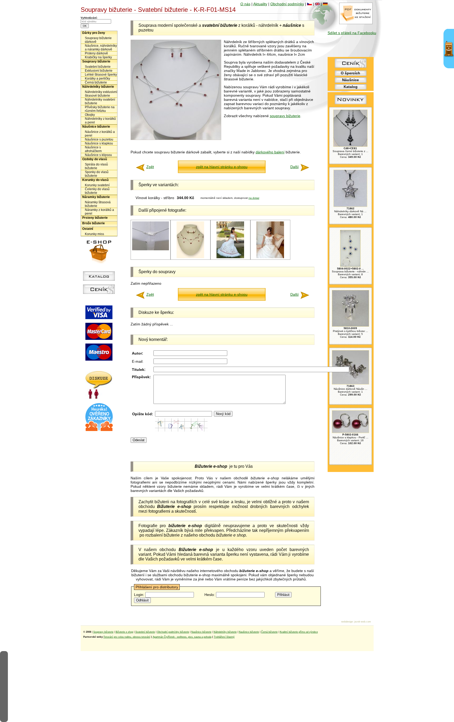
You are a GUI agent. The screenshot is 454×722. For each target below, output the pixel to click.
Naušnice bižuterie (201, 632)
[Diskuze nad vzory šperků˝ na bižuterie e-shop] (98, 398)
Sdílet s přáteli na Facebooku (352, 33)
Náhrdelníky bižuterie (98, 87)
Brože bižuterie (93, 223)
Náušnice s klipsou (98, 155)
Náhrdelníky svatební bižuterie (100, 101)
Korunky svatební (97, 185)
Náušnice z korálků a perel (100, 133)
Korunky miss (94, 234)
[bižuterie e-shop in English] (317, 4)
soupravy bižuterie (285, 116)
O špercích (350, 73)
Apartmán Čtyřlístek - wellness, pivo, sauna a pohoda (182, 637)
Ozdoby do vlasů (94, 159)
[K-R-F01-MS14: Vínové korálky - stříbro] (190, 257)
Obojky (90, 115)
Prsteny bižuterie (95, 218)
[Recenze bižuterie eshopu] (99, 430)
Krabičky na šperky (98, 57)
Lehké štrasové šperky (101, 74)
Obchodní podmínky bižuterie (173, 632)
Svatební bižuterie (98, 67)
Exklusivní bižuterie (98, 70)
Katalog (351, 87)
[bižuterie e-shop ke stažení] (356, 23)
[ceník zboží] (351, 66)
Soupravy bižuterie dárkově (98, 40)
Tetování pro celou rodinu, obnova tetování (127, 637)
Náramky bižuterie (96, 197)
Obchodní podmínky (287, 4)
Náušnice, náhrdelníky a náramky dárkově (101, 47)
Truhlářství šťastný (224, 637)
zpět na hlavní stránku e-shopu (221, 167)
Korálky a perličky (97, 78)
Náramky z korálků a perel (99, 211)
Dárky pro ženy (93, 33)
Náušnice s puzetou (99, 139)
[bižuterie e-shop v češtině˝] (309, 4)
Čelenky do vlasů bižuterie (97, 191)
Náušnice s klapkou (99, 143)
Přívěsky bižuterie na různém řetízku (100, 109)
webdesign (347, 621)
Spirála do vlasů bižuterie (96, 166)
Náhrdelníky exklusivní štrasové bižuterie (101, 93)
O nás (245, 4)
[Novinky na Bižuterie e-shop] (351, 104)
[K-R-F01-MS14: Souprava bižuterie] (230, 257)
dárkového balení (270, 152)
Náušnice (350, 80)
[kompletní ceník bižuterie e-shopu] (99, 292)
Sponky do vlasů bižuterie (97, 174)
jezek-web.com (362, 621)
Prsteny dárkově (96, 53)
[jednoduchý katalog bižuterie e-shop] (99, 279)
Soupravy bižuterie (96, 61)
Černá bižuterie (96, 82)
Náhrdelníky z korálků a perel (100, 120)
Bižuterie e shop (124, 632)
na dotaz (254, 197)
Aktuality (260, 4)
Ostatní (87, 229)
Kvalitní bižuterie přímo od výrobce (299, 632)
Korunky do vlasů (95, 180)
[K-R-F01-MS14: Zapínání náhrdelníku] (150, 249)
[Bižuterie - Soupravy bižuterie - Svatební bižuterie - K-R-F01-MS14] (176, 139)
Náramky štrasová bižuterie (98, 204)
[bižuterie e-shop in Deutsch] (325, 4)
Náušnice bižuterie (96, 126)
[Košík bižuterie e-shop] (99, 262)
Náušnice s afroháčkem (93, 149)
